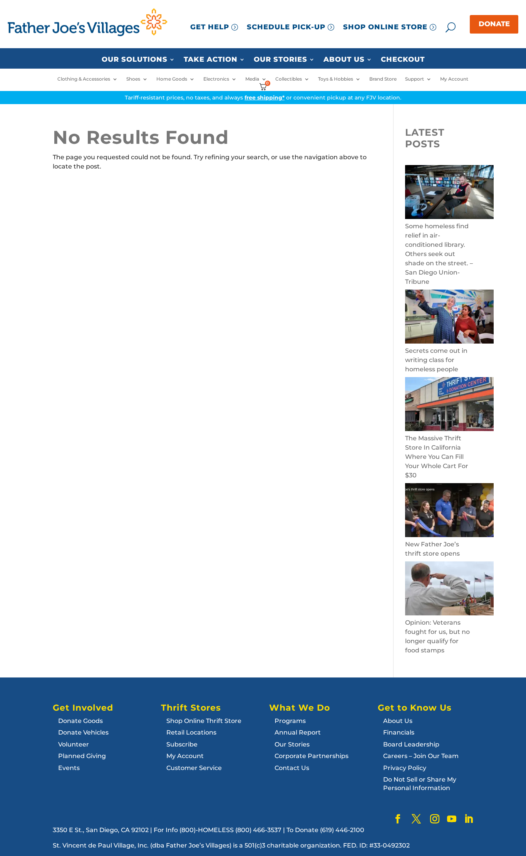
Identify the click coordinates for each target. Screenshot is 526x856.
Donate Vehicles (83, 732)
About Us (344, 60)
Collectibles (288, 79)
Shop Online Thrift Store (203, 721)
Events (69, 768)
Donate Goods (80, 721)
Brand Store (383, 79)
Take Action (211, 60)
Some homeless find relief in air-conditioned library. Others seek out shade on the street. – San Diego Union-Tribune (439, 253)
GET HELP (209, 27)
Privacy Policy (404, 768)
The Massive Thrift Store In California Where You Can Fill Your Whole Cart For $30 (436, 457)
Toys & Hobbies (335, 79)
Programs (290, 721)
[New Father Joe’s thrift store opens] (449, 511)
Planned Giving (82, 756)
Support (414, 79)
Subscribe (182, 744)
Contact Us (292, 768)
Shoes (133, 79)
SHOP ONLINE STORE (385, 27)
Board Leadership (411, 744)
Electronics (216, 79)
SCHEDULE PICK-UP (286, 27)
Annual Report (298, 732)
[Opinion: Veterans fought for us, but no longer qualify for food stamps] (449, 589)
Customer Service (194, 768)
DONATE (494, 24)
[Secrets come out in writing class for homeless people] (449, 318)
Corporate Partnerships (311, 756)
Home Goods (171, 79)
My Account (454, 79)
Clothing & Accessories (83, 79)
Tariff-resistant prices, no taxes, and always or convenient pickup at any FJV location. (263, 97)
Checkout (403, 60)
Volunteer (73, 744)
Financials (398, 732)
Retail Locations (191, 732)
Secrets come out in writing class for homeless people (436, 360)
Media (252, 79)
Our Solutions (135, 60)
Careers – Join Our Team (421, 756)
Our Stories (280, 60)
